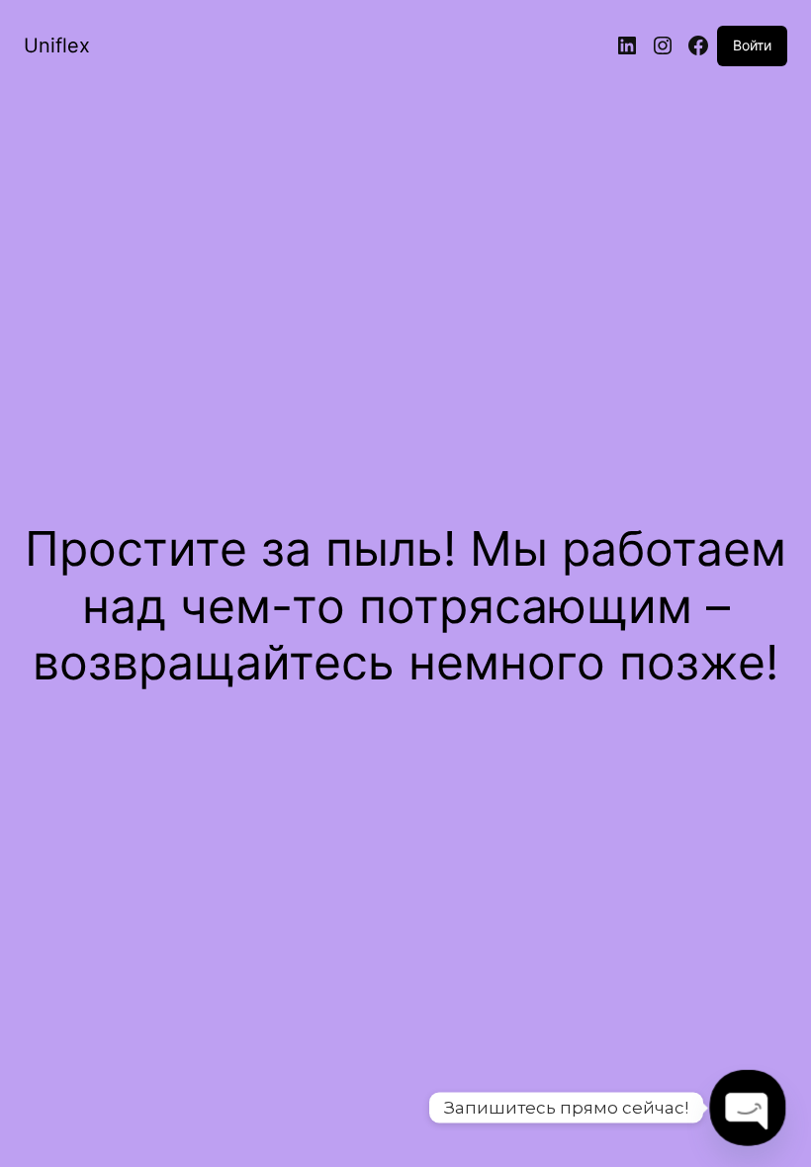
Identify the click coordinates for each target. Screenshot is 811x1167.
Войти (752, 45)
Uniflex (57, 45)
